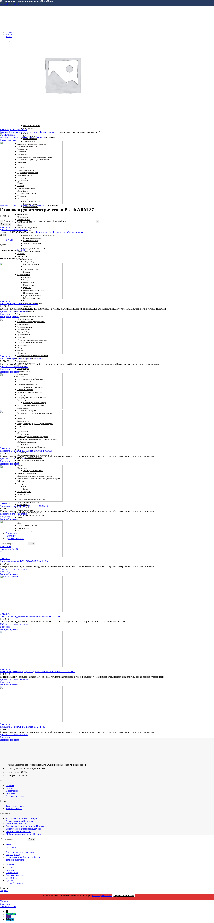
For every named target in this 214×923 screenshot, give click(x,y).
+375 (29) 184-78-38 (9, 4)
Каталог (10, 788)
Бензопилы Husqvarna (17, 823)
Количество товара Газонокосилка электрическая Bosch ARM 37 (35, 221)
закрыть (4, 890)
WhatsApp (11, 914)
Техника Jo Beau (14, 808)
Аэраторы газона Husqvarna (19, 821)
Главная (4, 132)
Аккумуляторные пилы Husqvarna (23, 818)
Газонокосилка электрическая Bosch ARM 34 (22, 137)
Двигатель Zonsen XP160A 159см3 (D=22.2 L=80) (24, 506)
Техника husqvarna (15, 806)
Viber (8, 916)
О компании (12, 791)
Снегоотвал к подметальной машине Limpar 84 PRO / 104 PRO (31, 616)
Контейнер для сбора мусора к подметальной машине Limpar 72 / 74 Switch (37, 671)
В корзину (5, 224)
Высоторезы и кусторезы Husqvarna (23, 829)
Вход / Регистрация (15, 883)
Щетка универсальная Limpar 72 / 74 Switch (21, 358)
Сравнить (10, 880)
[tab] (92, 239)
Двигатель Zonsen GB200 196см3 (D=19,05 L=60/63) (26, 451)
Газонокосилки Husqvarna (18, 831)
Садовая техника (31, 132)
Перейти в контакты (124, 895)
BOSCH (21, 250)
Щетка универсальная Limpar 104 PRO (19, 303)
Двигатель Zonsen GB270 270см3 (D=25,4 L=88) (24, 561)
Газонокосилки (48, 132)
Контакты (11, 793)
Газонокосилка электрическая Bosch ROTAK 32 (24, 205)
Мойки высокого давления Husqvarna (24, 834)
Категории (11, 36)
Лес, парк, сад (15, 132)
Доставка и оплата (15, 796)
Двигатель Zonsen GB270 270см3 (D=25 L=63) (23, 726)
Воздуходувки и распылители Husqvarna (26, 826)
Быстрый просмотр (9, 316)
